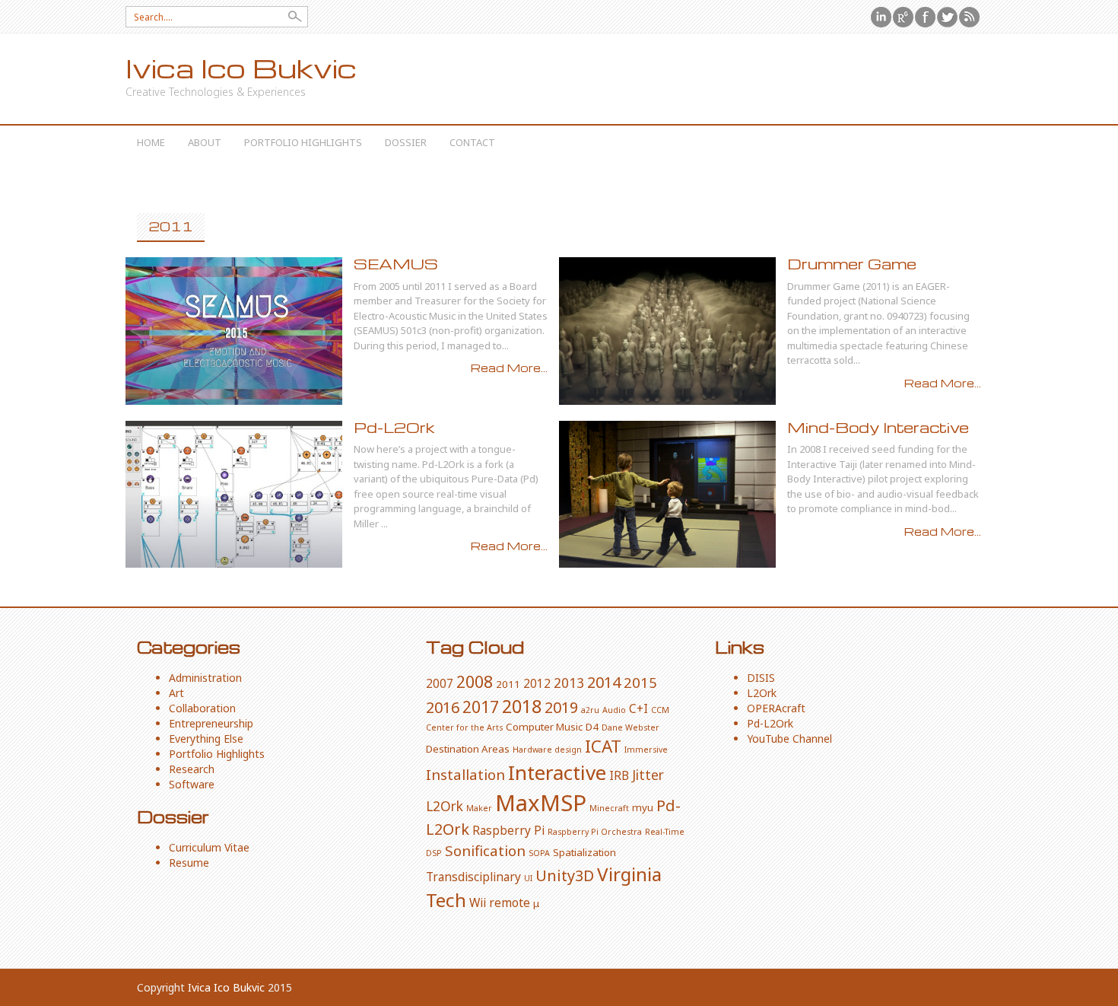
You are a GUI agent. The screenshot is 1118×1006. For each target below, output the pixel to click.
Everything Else (206, 738)
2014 (604, 682)
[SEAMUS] (233, 331)
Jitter (648, 775)
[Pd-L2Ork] (233, 494)
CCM (660, 710)
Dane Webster (630, 727)
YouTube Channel (789, 738)
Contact (472, 142)
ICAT (603, 746)
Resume (189, 862)
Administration (205, 677)
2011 (508, 684)
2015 (640, 682)
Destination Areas (468, 749)
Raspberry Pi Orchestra (595, 831)
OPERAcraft (776, 708)
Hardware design (547, 749)
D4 (592, 727)
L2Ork (444, 806)
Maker (479, 808)
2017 (480, 707)
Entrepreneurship (211, 723)
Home (151, 142)
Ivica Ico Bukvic (241, 68)
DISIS (761, 677)
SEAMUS (396, 263)
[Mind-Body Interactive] (667, 494)
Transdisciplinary (473, 876)
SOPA (539, 853)
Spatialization (584, 852)
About (204, 142)
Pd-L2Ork (394, 427)
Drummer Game (851, 263)
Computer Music (544, 727)
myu (642, 807)
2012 (537, 683)
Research (191, 769)
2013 (569, 682)
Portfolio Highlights (303, 142)
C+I (638, 708)
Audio (614, 710)
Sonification (485, 850)
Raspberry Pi (508, 830)
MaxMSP (540, 803)
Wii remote (499, 902)
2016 (442, 707)
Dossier (406, 142)
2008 (474, 681)
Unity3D (564, 875)
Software (191, 784)
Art (176, 693)
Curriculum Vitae (209, 847)
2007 (439, 683)
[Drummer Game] (667, 331)
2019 (561, 707)
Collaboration (202, 708)
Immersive (646, 749)
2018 (522, 706)
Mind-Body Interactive (878, 427)
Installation (465, 774)
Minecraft (609, 808)
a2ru (590, 710)
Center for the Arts (464, 727)
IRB (619, 775)
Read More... (509, 367)
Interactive (557, 772)
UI (528, 878)
